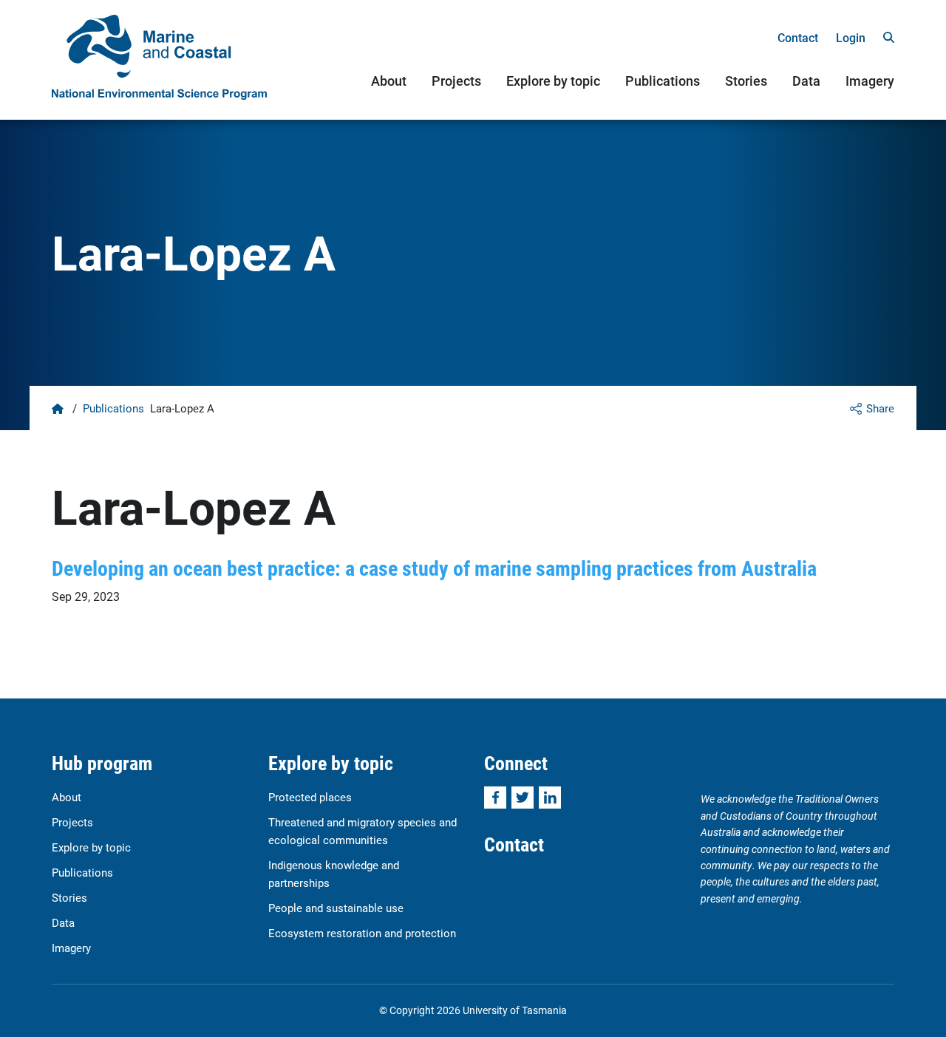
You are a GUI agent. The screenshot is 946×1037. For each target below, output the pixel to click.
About (388, 80)
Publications (662, 80)
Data (806, 80)
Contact (797, 37)
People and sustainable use (336, 907)
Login (850, 37)
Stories (746, 80)
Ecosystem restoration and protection (362, 932)
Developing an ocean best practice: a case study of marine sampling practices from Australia (434, 568)
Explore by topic (553, 80)
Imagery (869, 80)
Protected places (310, 796)
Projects (456, 80)
